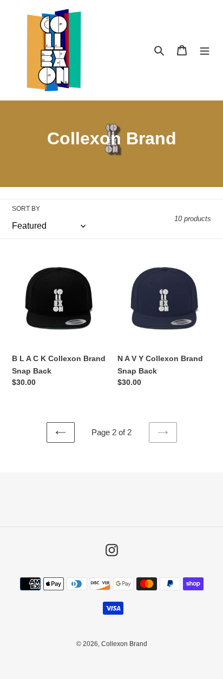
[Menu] (204, 50)
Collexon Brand (124, 644)
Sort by (26, 208)
